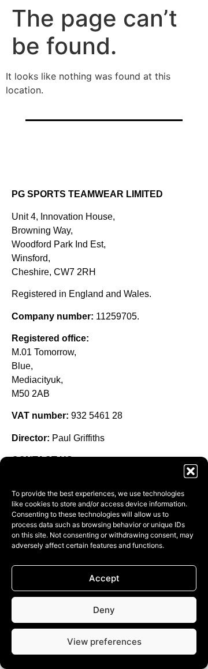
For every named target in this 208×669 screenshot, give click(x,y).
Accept (104, 578)
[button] (190, 471)
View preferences (104, 641)
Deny (104, 609)
